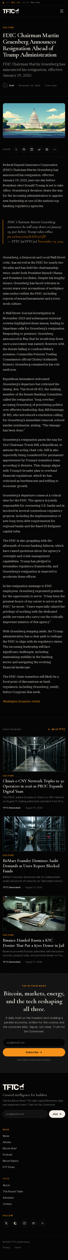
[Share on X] (16, 149)
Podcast (7, 1154)
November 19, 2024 (50, 241)
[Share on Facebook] (24, 149)
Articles (7, 1142)
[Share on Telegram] (47, 149)
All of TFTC (58, 729)
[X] (6, 1223)
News (6, 1135)
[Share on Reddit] (39, 149)
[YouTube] (33, 1223)
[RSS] (42, 1223)
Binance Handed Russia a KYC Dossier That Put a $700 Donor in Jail (33, 943)
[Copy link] (54, 149)
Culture (8, 27)
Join (55, 1113)
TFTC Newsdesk (12, 808)
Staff (11, 85)
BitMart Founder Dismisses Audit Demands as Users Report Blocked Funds (31, 866)
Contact (7, 1203)
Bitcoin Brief (10, 1148)
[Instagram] (24, 1223)
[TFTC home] (11, 11)
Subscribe (32, 1052)
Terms (17, 1247)
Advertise (8, 1197)
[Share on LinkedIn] (31, 149)
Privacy (6, 1247)
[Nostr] (15, 1223)
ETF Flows (9, 1167)
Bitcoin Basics (10, 1160)
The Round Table (13, 1191)
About (6, 1185)
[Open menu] (61, 11)
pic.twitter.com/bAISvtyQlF (26, 237)
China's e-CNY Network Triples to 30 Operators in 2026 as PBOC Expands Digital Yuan (33, 786)
